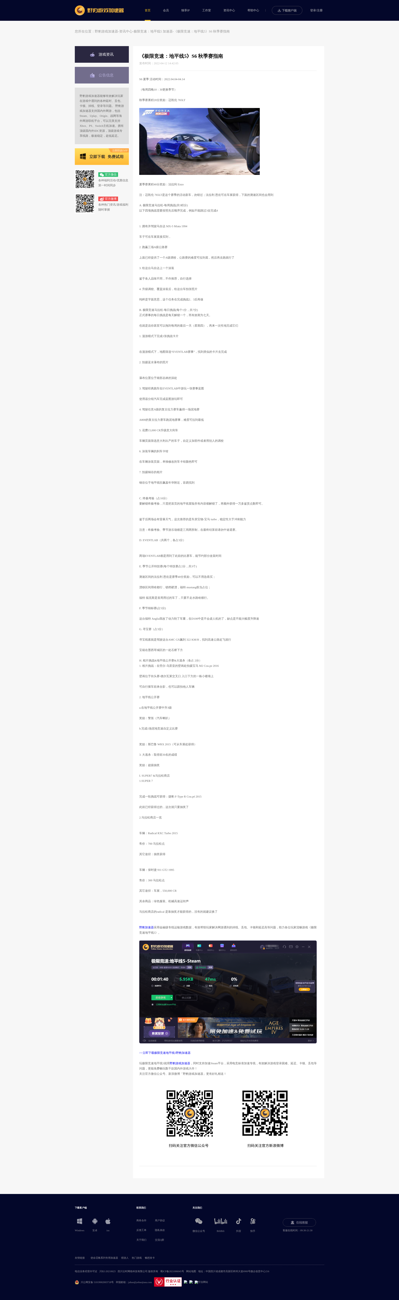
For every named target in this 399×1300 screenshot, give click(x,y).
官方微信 (111, 174)
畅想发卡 (150, 1257)
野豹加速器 (146, 927)
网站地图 (191, 1271)
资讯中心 (229, 10)
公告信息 (106, 75)
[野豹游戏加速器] (99, 10)
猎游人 (125, 1257)
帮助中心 (253, 10)
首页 (148, 10)
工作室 (206, 10)
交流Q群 (159, 1240)
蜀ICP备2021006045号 (172, 1271)
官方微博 (111, 198)
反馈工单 (141, 1230)
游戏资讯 (106, 54)
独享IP (185, 10)
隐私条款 (160, 1230)
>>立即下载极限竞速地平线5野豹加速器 (165, 1052)
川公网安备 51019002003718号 (97, 1282)
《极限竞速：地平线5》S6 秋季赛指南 (202, 31)
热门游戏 (137, 1257)
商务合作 (141, 1220)
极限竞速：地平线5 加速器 (153, 31)
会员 (166, 10)
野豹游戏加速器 (106, 31)
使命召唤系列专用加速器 (104, 1257)
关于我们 (141, 1240)
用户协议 (160, 1220)
